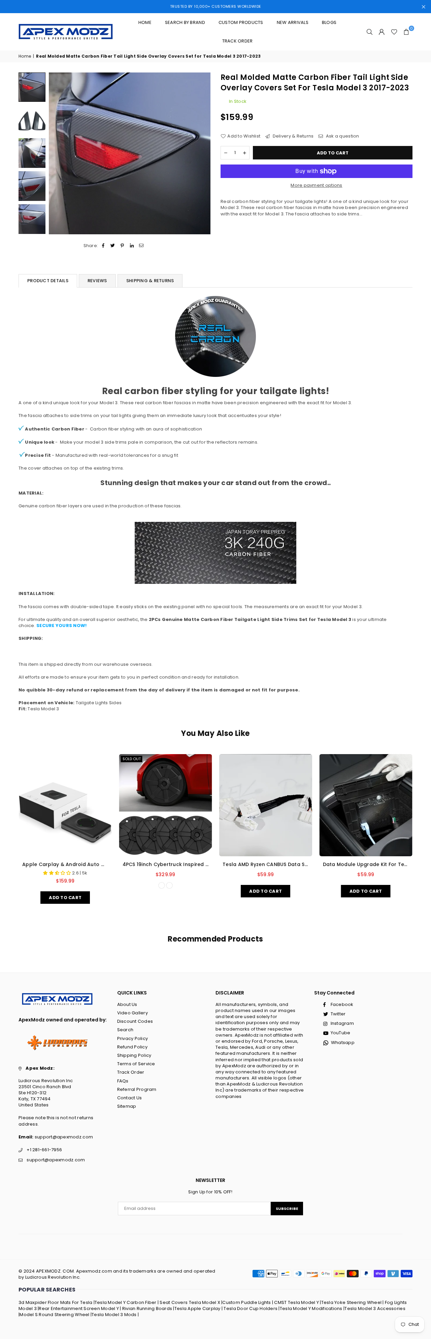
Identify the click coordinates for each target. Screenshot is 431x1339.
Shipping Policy (134, 1055)
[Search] (370, 32)
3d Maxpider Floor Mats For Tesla (55, 1302)
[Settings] (382, 32)
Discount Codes (135, 1021)
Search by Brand (185, 22)
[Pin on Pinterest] (122, 246)
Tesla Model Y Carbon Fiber (126, 1302)
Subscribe (287, 1208)
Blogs (329, 22)
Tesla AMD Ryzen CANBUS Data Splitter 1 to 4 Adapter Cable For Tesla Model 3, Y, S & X (266, 864)
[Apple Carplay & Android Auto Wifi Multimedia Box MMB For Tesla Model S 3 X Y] (65, 805)
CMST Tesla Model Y (296, 1302)
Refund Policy (132, 1047)
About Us (127, 1004)
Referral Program (137, 1089)
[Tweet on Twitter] (112, 246)
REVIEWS (97, 280)
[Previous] (58, 153)
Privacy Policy (132, 1038)
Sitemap (126, 1106)
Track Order (237, 41)
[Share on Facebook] (103, 246)
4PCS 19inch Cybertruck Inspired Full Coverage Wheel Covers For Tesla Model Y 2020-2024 (166, 864)
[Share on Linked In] (131, 246)
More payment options (316, 185)
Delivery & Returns (292, 136)
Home (145, 22)
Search (125, 1029)
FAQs (123, 1081)
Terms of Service (136, 1064)
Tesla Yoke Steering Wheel (351, 1302)
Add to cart (65, 896)
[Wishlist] (394, 32)
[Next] (201, 153)
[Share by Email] (141, 246)
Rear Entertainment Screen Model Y (79, 1308)
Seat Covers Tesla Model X (190, 1302)
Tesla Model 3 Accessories (374, 1308)
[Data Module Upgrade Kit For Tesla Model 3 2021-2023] (366, 805)
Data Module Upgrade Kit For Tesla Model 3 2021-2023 (366, 864)
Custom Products (241, 22)
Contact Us (129, 1098)
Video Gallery (132, 1013)
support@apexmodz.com (64, 1137)
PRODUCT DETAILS (47, 280)
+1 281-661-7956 (44, 1150)
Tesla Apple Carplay (197, 1308)
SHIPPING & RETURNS (150, 280)
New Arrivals (292, 22)
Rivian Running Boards (147, 1308)
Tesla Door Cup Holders (250, 1308)
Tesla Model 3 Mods (114, 1314)
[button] (406, 32)
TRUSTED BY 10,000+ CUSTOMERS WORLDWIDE (215, 6)
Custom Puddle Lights (246, 1302)
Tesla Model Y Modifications (311, 1308)
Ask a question (342, 136)
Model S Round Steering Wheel (54, 1314)
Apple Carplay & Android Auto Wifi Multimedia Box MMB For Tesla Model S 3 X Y (65, 864)
